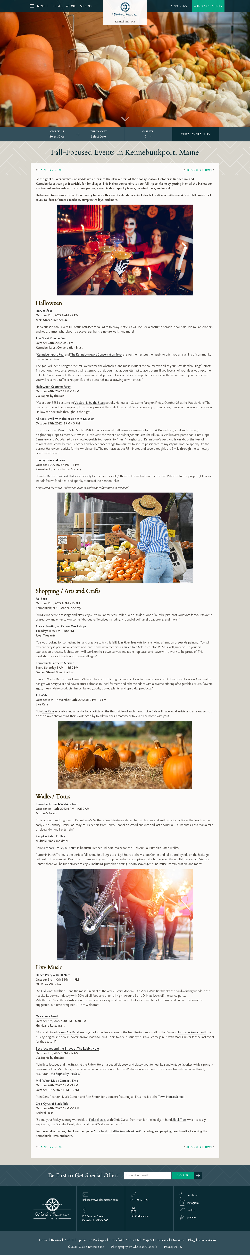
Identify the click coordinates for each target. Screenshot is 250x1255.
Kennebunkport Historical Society (69, 476)
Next (207, 170)
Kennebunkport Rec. (50, 354)
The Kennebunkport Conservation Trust (96, 354)
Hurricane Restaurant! (191, 1032)
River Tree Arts (134, 647)
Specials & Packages (92, 1240)
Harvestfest (44, 311)
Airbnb (71, 6)
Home (43, 1240)
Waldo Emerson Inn (125, 10)
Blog (191, 1240)
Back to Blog (50, 170)
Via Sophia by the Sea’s (89, 403)
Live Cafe (48, 711)
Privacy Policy (173, 1247)
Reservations (207, 1240)
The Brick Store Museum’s (54, 430)
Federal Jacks (97, 1120)
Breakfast (115, 1240)
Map (155, 1240)
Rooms (56, 6)
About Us (132, 1240)
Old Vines (47, 991)
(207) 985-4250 (179, 6)
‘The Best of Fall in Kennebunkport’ (117, 1131)
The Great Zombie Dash (51, 338)
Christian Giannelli (145, 1247)
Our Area (178, 1240)
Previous (193, 170)
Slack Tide (179, 1120)
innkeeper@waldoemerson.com (100, 1199)
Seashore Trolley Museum (59, 848)
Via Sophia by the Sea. (65, 1074)
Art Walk (41, 695)
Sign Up (183, 1175)
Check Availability (208, 6)
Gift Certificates (139, 1216)
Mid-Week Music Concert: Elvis (57, 1081)
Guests (147, 131)
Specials (86, 6)
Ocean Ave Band (68, 1032)
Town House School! (171, 1097)
